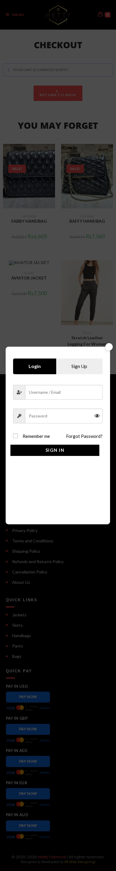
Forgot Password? (84, 436)
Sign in (55, 450)
